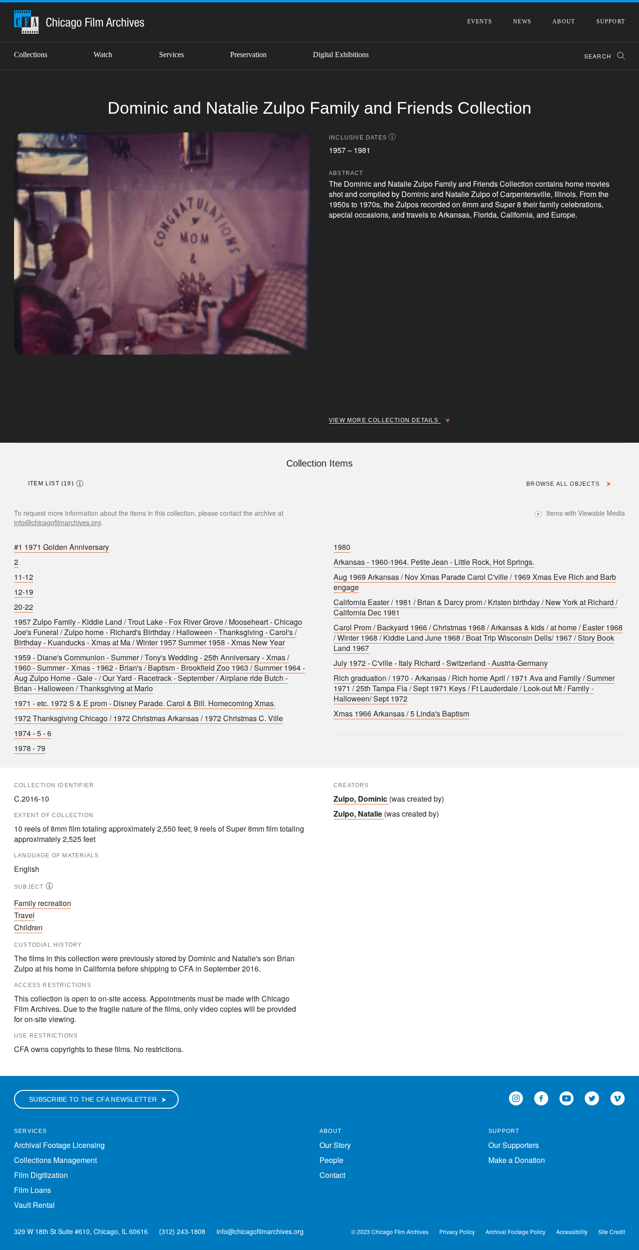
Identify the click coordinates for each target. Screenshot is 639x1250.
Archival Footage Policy (515, 1231)
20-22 (23, 606)
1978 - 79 (29, 748)
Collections (30, 54)
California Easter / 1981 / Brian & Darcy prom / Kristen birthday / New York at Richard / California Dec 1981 (475, 607)
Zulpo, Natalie (358, 813)
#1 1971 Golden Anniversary (61, 546)
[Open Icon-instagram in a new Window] (516, 1097)
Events (479, 21)
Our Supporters (513, 1145)
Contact (332, 1175)
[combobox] (600, 56)
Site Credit (611, 1231)
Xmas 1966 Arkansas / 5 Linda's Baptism (401, 713)
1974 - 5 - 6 (32, 733)
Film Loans (32, 1189)
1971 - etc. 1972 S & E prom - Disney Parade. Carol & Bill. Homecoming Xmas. (145, 703)
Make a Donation (516, 1160)
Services (171, 54)
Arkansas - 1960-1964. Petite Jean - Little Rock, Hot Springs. (434, 561)
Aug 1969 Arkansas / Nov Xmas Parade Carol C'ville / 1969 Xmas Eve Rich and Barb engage (475, 581)
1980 (342, 546)
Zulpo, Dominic (360, 798)
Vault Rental (34, 1204)
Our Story (335, 1145)
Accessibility (572, 1231)
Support (610, 21)
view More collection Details (385, 420)
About (563, 21)
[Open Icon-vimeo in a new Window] (617, 1097)
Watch (103, 54)
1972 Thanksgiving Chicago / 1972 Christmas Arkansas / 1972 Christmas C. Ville (148, 718)
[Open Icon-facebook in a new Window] (541, 1097)
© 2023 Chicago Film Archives (389, 1231)
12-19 (23, 591)
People (331, 1160)
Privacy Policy (457, 1231)
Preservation (248, 54)
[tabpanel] (319, 628)
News (522, 21)
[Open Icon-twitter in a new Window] (592, 1097)
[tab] (59, 483)
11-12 (23, 576)
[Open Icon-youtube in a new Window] (566, 1097)
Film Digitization (41, 1175)
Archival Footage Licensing (59, 1145)
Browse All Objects (564, 484)
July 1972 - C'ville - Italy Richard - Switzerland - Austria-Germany (441, 663)
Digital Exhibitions (341, 54)
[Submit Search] (618, 56)
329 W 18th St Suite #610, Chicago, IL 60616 (81, 1231)
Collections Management (55, 1160)
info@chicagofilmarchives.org (57, 522)
